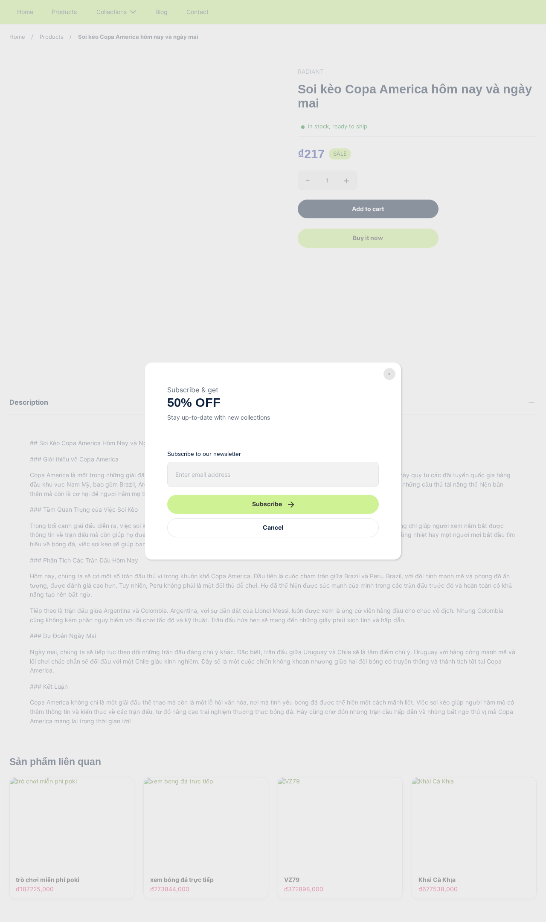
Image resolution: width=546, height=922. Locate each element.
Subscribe (267, 503)
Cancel (273, 527)
